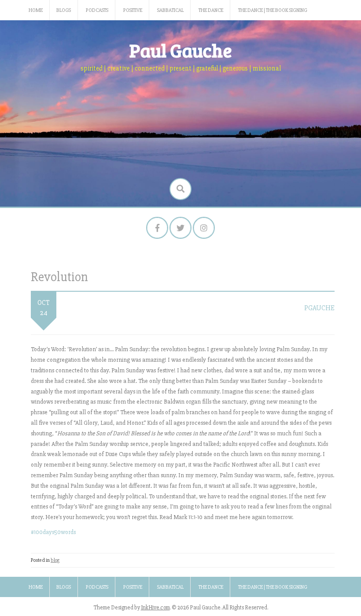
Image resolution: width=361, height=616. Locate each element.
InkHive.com (155, 607)
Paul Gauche (180, 50)
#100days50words (53, 532)
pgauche (319, 308)
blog (55, 560)
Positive (132, 10)
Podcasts (97, 10)
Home (36, 10)
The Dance (211, 10)
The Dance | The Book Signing (272, 10)
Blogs (63, 10)
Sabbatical (170, 10)
